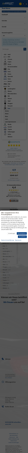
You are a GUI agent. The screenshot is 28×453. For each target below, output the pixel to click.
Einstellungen (11, 233)
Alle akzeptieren (22, 233)
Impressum (18, 240)
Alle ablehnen (22, 236)
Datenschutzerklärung (7, 240)
